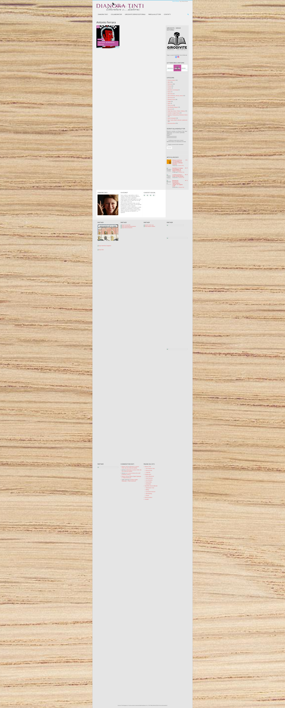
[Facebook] (176, 57)
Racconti (170, 109)
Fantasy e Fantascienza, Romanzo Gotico (178, 115)
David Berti (148, 484)
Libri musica (170, 97)
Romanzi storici (171, 99)
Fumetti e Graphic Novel (173, 113)
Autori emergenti (172, 118)
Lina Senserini (149, 480)
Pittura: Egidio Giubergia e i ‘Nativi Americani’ (130, 480)
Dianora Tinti (103, 14)
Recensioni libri (171, 123)
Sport (169, 103)
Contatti (167, 14)
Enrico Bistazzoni (150, 476)
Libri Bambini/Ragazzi (173, 107)
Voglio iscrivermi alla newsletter (175, 144)
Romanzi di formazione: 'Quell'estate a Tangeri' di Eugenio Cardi (177, 183)
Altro (169, 82)
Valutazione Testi (150, 487)
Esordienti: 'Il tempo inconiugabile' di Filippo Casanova (177, 169)
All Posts (177, 1)
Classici (169, 88)
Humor (169, 91)
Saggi (169, 101)
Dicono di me (149, 470)
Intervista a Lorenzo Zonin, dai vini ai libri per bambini (130, 467)
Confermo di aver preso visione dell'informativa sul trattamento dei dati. (176, 141)
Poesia (169, 86)
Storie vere (170, 105)
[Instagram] (178, 57)
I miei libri (148, 472)
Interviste (170, 84)
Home (173, 1)
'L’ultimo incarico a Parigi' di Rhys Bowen (177, 175)
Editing (147, 489)
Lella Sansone (149, 478)
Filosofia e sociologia (173, 89)
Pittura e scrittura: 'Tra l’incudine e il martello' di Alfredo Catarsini (177, 162)
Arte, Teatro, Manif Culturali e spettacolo (177, 120)
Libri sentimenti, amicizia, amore (175, 95)
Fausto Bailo (149, 482)
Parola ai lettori (154, 14)
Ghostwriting (149, 493)
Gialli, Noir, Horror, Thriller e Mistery (176, 111)
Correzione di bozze (150, 491)
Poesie (147, 495)
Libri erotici (170, 93)
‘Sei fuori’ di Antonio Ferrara (106, 43)
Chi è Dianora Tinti (150, 468)
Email (168, 135)
